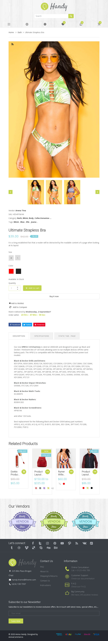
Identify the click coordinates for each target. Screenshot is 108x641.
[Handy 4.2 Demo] (54, 6)
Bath (20, 32)
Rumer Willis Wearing (62, 474)
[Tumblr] (11, 547)
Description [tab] (19, 336)
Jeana (33, 222)
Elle (27, 222)
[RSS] (77, 543)
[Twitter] (40, 543)
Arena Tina (21, 210)
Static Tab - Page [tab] (66, 336)
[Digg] (48, 547)
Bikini (16, 222)
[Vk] (84, 543)
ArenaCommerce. (16, 637)
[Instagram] (47, 543)
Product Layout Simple (86, 474)
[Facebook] (33, 543)
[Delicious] (33, 547)
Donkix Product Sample (15, 474)
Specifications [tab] (41, 336)
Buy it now (54, 296)
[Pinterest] (55, 543)
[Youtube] (62, 543)
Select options (47, 471)
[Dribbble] (19, 547)
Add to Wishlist (17, 303)
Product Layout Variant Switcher (39, 476)
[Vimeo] (26, 547)
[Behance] (55, 547)
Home (11, 32)
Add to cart (34, 288)
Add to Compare (20, 307)
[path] (69, 543)
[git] (91, 543)
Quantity (12, 283)
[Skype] (41, 547)
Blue (22, 222)
